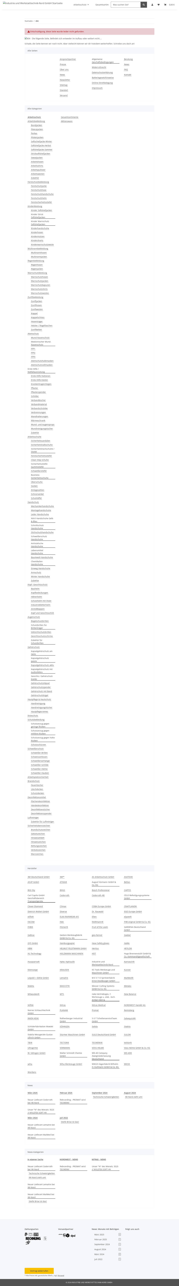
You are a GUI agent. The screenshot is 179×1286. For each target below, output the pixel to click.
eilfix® (31, 916)
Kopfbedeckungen (39, 592)
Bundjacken (36, 125)
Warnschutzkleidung (37, 273)
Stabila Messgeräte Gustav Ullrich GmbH (40, 1036)
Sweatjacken (37, 157)
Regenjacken (37, 268)
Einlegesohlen (37, 490)
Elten (94, 916)
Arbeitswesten (37, 173)
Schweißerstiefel (39, 471)
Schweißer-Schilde (39, 765)
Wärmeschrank (38, 420)
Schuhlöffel (36, 498)
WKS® (127, 1064)
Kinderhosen (37, 232)
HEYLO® (128, 948)
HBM (30, 948)
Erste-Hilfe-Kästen (39, 380)
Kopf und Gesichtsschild (42, 613)
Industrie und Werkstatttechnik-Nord (102, 963)
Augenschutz (34, 617)
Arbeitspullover (38, 169)
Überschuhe (37, 482)
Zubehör (35, 178)
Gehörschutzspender (41, 687)
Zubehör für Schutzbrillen (37, 641)
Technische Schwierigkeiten (106, 1097)
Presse (63, 64)
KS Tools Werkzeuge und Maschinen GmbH (103, 971)
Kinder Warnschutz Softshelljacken (40, 223)
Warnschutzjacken (39, 281)
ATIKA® (63, 882)
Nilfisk (30, 1005)
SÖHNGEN (65, 1026)
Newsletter (65, 79)
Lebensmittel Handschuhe (37, 552)
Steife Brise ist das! (70, 1122)
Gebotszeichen (38, 833)
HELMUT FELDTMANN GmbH (73, 948)
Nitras (63, 1005)
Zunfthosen (36, 305)
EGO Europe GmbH (133, 911)
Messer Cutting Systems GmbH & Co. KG (103, 987)
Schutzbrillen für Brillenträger (39, 626)
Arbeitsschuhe (34, 436)
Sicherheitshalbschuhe (42, 444)
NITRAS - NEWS (99, 1159)
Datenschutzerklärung (102, 72)
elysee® (128, 916)
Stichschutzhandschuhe (42, 532)
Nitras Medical (99, 1005)
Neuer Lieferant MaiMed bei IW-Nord (41, 1136)
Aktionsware (66, 121)
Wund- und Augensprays (42, 424)
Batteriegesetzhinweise (103, 77)
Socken (34, 486)
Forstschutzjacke (39, 186)
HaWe (126, 943)
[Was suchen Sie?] (144, 5)
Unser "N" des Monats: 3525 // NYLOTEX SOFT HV (41, 1111)
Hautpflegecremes (39, 711)
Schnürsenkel (37, 494)
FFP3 (33, 356)
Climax (63, 906)
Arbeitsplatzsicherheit (38, 777)
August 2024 (130, 1092)
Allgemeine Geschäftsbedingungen (103, 60)
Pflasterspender (38, 392)
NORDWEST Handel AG (134, 1005)
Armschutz (36, 572)
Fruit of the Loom (100, 927)
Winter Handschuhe (40, 576)
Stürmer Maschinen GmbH (72, 1034)
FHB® (30, 927)
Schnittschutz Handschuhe (37, 527)
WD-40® (128, 1053)
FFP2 (33, 352)
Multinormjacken (39, 256)
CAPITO (127, 890)
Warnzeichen (37, 854)
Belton (127, 882)
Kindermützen (37, 236)
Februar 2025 (66, 1092)
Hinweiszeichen (38, 841)
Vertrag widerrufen (39, 1271)
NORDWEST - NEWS (69, 1159)
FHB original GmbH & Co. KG (137, 922)
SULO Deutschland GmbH (104, 1034)
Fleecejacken (37, 129)
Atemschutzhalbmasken (42, 360)
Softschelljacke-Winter (41, 141)
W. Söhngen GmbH (36, 1053)
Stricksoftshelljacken (40, 153)
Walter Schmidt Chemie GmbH (71, 1054)
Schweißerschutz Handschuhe (39, 538)
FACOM (31, 922)
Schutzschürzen (38, 744)
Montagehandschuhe (41, 510)
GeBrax (31, 935)
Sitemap (64, 85)
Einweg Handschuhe (40, 568)
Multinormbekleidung (38, 248)
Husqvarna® (34, 961)
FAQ (126, 69)
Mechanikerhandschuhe (42, 506)
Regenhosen (37, 264)
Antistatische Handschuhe (37, 545)
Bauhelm (35, 588)
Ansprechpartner (68, 59)
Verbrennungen (38, 412)
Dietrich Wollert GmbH (38, 911)
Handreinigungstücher (41, 707)
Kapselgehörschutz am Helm (41, 652)
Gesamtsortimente (69, 117)
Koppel (34, 313)
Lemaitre (64, 978)
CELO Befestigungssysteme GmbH (136, 897)
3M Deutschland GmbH (39, 877)
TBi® (30, 1042)
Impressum (97, 88)
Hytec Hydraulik (67, 961)
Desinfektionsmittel (37, 797)
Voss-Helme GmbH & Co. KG (137, 1047)
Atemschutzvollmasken (42, 365)
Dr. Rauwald (97, 911)
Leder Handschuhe (40, 514)
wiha (30, 1064)
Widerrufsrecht (99, 67)
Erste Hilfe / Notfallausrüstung (36, 370)
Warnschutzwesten (40, 293)
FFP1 (33, 348)
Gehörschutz (34, 647)
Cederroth (64, 895)
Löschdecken (37, 789)
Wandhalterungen (39, 416)
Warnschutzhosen (39, 277)
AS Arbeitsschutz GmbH (103, 877)
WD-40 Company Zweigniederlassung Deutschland (101, 1056)
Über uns (64, 69)
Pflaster (34, 388)
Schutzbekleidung (36, 719)
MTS (62, 994)
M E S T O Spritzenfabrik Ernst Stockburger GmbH (103, 979)
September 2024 (99, 1092)
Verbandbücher (38, 400)
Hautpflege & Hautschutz (39, 699)
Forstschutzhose (38, 190)
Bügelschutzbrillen (40, 621)
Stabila (127, 1026)
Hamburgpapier (67, 943)
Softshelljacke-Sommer (41, 149)
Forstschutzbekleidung (38, 182)
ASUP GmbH (33, 882)
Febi (62, 922)
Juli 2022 (64, 1117)
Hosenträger (37, 321)
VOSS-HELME (98, 1047)
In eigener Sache (35, 1159)
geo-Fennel (97, 935)
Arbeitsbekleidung (36, 121)
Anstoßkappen (38, 609)
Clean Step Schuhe (40, 460)
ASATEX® (128, 877)
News (62, 74)
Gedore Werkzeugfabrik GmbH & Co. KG (71, 936)
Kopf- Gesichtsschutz (37, 584)
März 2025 (32, 1092)
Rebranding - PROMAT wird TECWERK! (73, 1101)
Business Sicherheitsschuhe (39, 476)
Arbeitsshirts (37, 165)
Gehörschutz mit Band (41, 691)
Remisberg (129, 1010)
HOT (94, 953)
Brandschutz (34, 781)
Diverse (63, 911)
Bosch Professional (100, 890)
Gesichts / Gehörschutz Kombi (42, 677)
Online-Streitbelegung (102, 82)
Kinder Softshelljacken (41, 210)
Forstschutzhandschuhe (42, 194)
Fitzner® (64, 927)
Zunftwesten (37, 309)
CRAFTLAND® (130, 906)
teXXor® (128, 1042)
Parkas (34, 133)
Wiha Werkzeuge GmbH (71, 1064)
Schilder (35, 396)
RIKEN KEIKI (33, 1018)
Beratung (128, 59)
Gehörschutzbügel (39, 695)
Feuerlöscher (37, 785)
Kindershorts (37, 240)
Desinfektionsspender (41, 813)
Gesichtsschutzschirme (42, 636)
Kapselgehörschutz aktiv (42, 665)
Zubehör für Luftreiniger (42, 821)
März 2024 (32, 1117)
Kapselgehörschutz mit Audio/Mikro (42, 670)
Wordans (32, 1072)
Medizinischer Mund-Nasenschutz (41, 343)
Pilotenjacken (37, 137)
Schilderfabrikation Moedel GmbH (40, 1028)
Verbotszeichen (38, 850)
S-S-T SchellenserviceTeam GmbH (104, 1020)
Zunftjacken (36, 301)
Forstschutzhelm (39, 198)
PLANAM (64, 1010)
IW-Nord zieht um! (133, 1097)
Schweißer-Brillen (39, 752)
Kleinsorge (33, 969)
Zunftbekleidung (35, 297)
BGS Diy (31, 890)
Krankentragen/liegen (41, 384)
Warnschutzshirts (39, 289)
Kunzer (127, 969)
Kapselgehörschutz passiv (40, 659)
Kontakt (127, 74)
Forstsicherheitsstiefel (41, 202)
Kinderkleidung (35, 206)
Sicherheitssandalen (40, 440)
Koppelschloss (37, 317)
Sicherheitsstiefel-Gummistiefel (39, 465)
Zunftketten (36, 329)
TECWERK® (97, 1042)
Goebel (127, 935)
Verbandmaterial (39, 404)
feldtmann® (97, 922)
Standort (64, 90)
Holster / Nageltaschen (41, 325)
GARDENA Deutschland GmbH (135, 928)
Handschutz (33, 502)
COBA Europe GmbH (101, 906)
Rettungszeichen (39, 846)
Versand (64, 95)
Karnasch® (129, 961)
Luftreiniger (33, 817)
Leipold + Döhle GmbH (38, 978)
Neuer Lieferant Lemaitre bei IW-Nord (41, 1126)
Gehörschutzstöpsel (40, 683)
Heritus (95, 948)
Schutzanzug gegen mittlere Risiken (40, 732)
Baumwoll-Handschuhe (42, 557)
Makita (31, 986)
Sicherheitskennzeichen (39, 825)
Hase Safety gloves (100, 943)
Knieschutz (33, 715)
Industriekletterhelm (40, 604)
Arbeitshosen (37, 161)
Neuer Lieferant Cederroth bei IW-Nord (40, 1101)
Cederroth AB (98, 895)
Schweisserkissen (39, 756)
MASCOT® (65, 986)
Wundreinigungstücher (42, 428)
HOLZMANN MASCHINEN (71, 953)
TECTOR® (64, 1042)
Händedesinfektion (40, 805)
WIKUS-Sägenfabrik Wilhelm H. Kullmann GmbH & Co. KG (105, 1065)
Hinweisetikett (37, 837)
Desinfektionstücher (40, 809)
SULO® (127, 1034)
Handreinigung (38, 703)
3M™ (62, 877)
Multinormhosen (39, 252)
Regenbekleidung (36, 260)
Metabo (127, 986)
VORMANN (65, 1047)
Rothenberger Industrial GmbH (71, 1020)
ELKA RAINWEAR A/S (69, 916)
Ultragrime (33, 1047)
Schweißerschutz (36, 748)
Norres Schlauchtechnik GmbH (39, 1011)
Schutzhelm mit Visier (41, 600)
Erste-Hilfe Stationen (40, 376)
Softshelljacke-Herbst (41, 145)
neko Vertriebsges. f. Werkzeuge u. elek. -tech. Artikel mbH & (103, 997)
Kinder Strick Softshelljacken (38, 216)
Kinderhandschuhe (40, 228)
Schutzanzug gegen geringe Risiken (40, 725)
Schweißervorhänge (40, 760)
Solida (95, 1026)
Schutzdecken (37, 793)
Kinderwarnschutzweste (42, 244)
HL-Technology (34, 953)
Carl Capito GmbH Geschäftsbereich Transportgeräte (36, 898)
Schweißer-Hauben (40, 773)
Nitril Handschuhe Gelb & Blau (42, 520)
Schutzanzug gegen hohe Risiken (43, 739)
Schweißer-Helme (39, 769)
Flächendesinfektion (40, 801)
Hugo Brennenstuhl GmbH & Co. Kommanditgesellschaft (137, 955)
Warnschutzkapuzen (40, 285)
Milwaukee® (33, 994)
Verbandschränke (39, 408)
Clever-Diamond (35, 906)
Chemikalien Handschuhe (37, 563)
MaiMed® (128, 978)
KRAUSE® (64, 969)
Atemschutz (33, 333)
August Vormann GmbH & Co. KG (104, 883)
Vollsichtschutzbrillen (41, 632)
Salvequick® (130, 1018)
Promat (95, 1010)
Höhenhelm (36, 596)
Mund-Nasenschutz (40, 337)
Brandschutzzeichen (40, 829)
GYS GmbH (33, 943)
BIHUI (62, 890)
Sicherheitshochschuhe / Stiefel (42, 450)
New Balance (130, 994)
